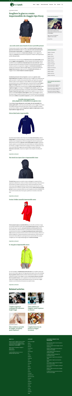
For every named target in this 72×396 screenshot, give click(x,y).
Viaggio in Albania (51, 56)
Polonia (29, 371)
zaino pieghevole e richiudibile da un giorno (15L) (26, 101)
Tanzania (29, 389)
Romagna (29, 378)
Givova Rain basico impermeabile (19, 113)
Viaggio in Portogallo (51, 63)
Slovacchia (29, 383)
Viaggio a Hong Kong (51, 75)
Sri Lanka (29, 386)
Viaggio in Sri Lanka (51, 58)
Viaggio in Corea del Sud (52, 67)
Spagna (29, 384)
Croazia (29, 349)
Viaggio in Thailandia (51, 52)
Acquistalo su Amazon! (14, 154)
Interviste (51, 4)
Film (55, 4)
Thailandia (29, 391)
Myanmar (29, 368)
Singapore (29, 381)
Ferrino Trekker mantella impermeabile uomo (22, 199)
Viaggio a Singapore (51, 69)
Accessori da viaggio (13, 10)
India (29, 359)
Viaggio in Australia (51, 65)
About (34, 4)
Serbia (29, 379)
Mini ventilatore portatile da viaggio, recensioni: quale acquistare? (16, 328)
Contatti (58, 4)
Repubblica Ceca (30, 374)
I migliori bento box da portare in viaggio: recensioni (34, 328)
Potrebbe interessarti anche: (26, 99)
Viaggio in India (50, 54)
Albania (29, 343)
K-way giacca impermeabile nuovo (19, 244)
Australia (29, 346)
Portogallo (30, 373)
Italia (29, 364)
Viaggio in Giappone (51, 61)
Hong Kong (30, 358)
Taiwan (29, 388)
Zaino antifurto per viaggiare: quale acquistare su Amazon (36, 308)
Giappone (29, 356)
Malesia (29, 366)
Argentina (29, 344)
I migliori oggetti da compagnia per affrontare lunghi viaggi (16, 308)
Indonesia (29, 361)
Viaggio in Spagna (51, 71)
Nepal (29, 369)
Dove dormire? (30, 351)
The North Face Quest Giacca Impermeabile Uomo (23, 157)
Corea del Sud (30, 348)
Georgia (29, 354)
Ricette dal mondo (44, 4)
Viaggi (37, 4)
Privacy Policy (50, 38)
